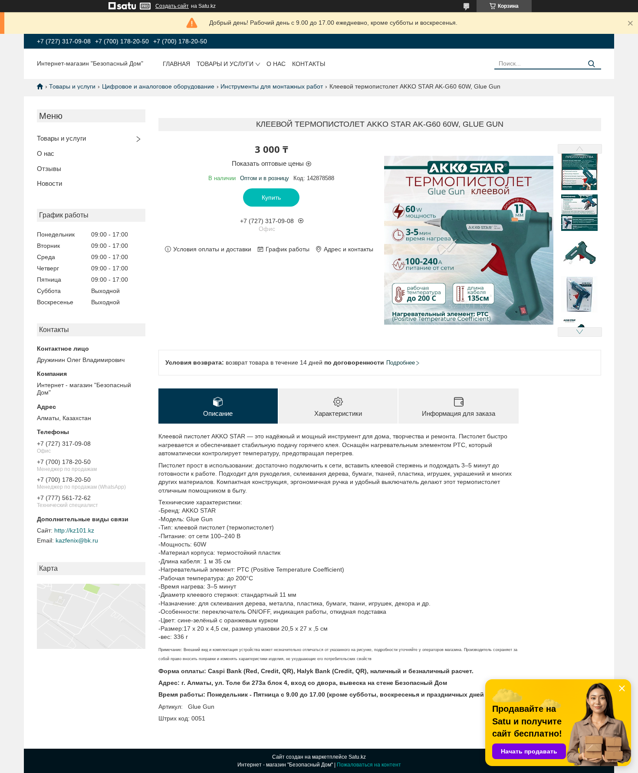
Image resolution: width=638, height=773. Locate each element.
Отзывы (49, 168)
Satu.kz (357, 757)
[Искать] (591, 64)
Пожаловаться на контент (369, 765)
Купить (271, 197)
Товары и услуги (225, 63)
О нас (276, 63)
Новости (49, 183)
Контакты (308, 63)
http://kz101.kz (74, 530)
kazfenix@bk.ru (77, 540)
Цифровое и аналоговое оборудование (158, 86)
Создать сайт (172, 6)
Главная (176, 63)
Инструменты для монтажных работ (271, 86)
